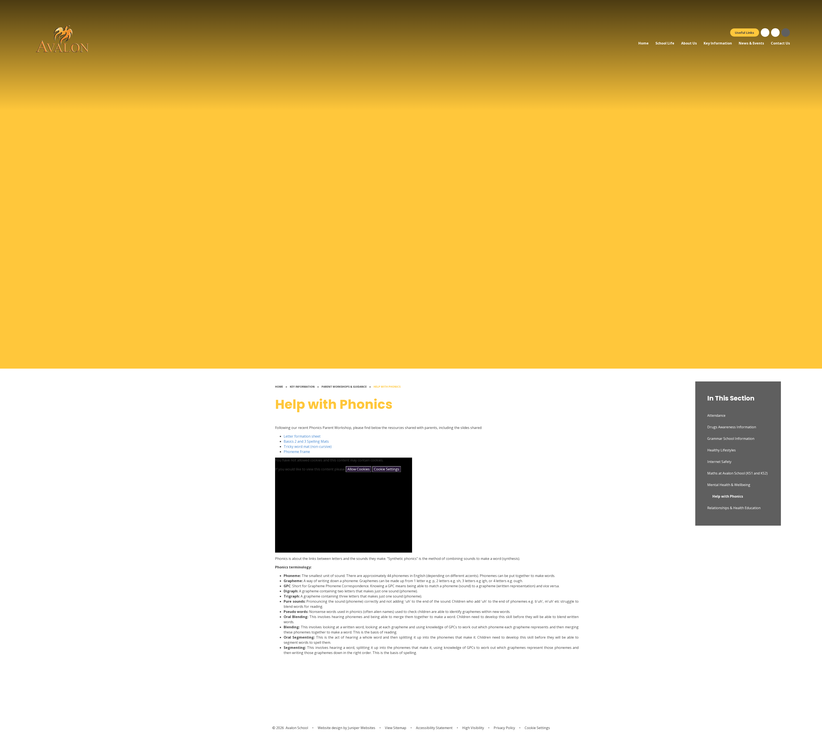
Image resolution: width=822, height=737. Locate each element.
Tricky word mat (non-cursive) (308, 446)
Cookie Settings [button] (537, 727)
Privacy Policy (504, 727)
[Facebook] (765, 32)
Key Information (302, 387)
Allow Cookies (358, 469)
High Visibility (473, 727)
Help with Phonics (387, 387)
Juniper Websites (361, 727)
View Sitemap (395, 727)
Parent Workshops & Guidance (344, 387)
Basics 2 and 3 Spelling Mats (306, 441)
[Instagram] (775, 32)
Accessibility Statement (434, 727)
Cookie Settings (386, 469)
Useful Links (744, 32)
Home (279, 387)
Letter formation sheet (302, 436)
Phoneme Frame (297, 451)
